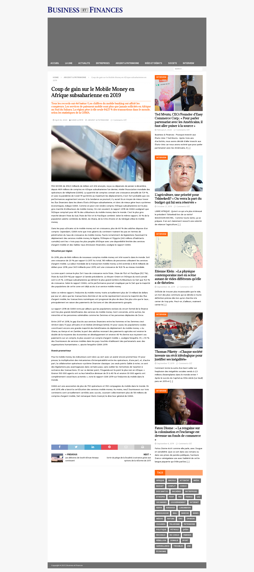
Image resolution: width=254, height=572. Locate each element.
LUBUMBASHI (185, 507)
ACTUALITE (84, 63)
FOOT (171, 496)
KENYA (159, 507)
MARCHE (185, 513)
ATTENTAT (184, 480)
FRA (180, 496)
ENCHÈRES (176, 491)
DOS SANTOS (162, 491)
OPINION (191, 518)
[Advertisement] (127, 38)
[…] (189, 147)
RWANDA (187, 535)
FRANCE (189, 496)
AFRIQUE (160, 480)
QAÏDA (185, 529)
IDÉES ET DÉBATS (153, 63)
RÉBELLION (161, 540)
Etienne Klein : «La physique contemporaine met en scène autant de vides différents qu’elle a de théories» (178, 277)
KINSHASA (170, 507)
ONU (180, 518)
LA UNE (68, 63)
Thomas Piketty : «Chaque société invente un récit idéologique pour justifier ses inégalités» (178, 355)
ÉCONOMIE (161, 551)
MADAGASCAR (162, 513)
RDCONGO (161, 535)
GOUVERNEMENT (178, 502)
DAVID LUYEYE (77, 120)
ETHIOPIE (160, 496)
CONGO (183, 486)
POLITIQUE (161, 529)
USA (189, 546)
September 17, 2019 (165, 363)
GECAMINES (161, 502)
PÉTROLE (174, 529)
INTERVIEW (188, 63)
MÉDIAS (159, 518)
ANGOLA (172, 480)
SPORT (185, 540)
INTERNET (194, 502)
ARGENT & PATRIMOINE (127, 63)
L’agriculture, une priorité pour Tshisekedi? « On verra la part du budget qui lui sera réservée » (178, 198)
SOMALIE (174, 540)
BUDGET (160, 486)
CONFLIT (172, 486)
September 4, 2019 (165, 443)
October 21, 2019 (164, 206)
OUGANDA (160, 524)
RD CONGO (174, 535)
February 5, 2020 (164, 129)
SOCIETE (172, 63)
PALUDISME (174, 524)
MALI (175, 513)
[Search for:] (188, 68)
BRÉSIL (196, 480)
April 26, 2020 (61, 120)
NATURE (170, 518)
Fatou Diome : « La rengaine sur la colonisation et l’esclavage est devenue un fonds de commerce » (178, 433)
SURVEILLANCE (162, 546)
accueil (55, 63)
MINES (195, 513)
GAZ (198, 496)
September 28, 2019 (166, 286)
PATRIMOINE (189, 524)
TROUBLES (178, 546)
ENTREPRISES (103, 63)
